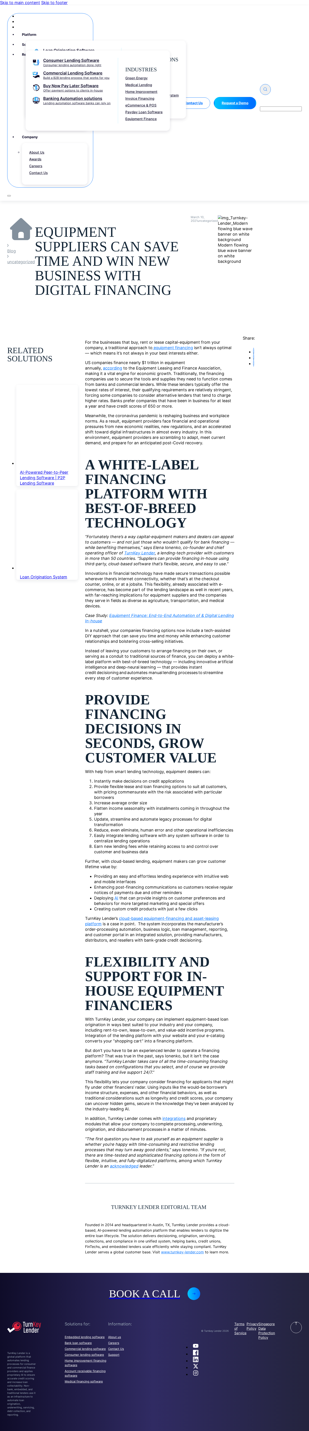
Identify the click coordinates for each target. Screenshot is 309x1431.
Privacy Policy (252, 1326)
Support (113, 1354)
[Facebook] (195, 1354)
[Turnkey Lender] (36, 1328)
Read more (154, 715)
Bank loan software (78, 1343)
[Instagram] (195, 1374)
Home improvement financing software (85, 1363)
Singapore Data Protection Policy (266, 1331)
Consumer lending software (84, 1354)
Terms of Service (240, 1328)
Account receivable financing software (85, 1373)
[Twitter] (195, 1367)
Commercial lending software (85, 1349)
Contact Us (116, 1349)
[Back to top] (296, 1327)
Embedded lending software (85, 1337)
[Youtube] (195, 1347)
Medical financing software (84, 1381)
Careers (113, 1343)
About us (114, 1337)
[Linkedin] (195, 1361)
